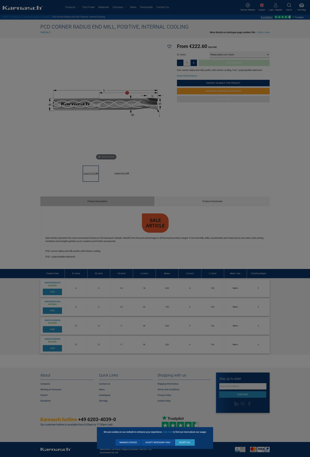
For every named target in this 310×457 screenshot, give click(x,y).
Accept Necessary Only (157, 442)
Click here (167, 432)
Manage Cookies (128, 442)
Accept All (185, 442)
